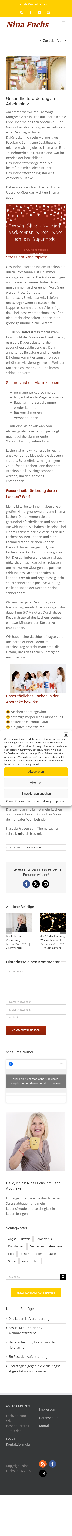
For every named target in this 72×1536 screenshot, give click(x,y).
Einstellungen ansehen (36, 793)
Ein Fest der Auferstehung (27, 1356)
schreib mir (14, 833)
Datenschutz (48, 1418)
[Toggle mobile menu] (64, 23)
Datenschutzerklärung (39, 801)
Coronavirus (44, 1239)
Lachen (24, 1254)
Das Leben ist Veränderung (28, 1318)
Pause (52, 1254)
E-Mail (10, 1439)
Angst (12, 1239)
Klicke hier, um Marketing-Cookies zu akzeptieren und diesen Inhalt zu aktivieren (36, 1081)
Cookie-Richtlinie (15, 801)
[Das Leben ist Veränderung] (19, 915)
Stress (12, 1261)
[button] (66, 735)
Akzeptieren (36, 771)
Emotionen (37, 1246)
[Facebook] (52, 1464)
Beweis (25, 1239)
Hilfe (11, 1254)
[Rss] (43, 1464)
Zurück (48, 40)
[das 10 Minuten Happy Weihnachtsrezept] (53, 915)
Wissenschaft (30, 1261)
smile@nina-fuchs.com (36, 4)
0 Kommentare (33, 847)
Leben (38, 1254)
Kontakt (45, 1426)
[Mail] (43, 1473)
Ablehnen (36, 782)
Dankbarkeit (16, 1246)
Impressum (59, 801)
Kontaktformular (18, 1444)
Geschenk (55, 1246)
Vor (60, 40)
